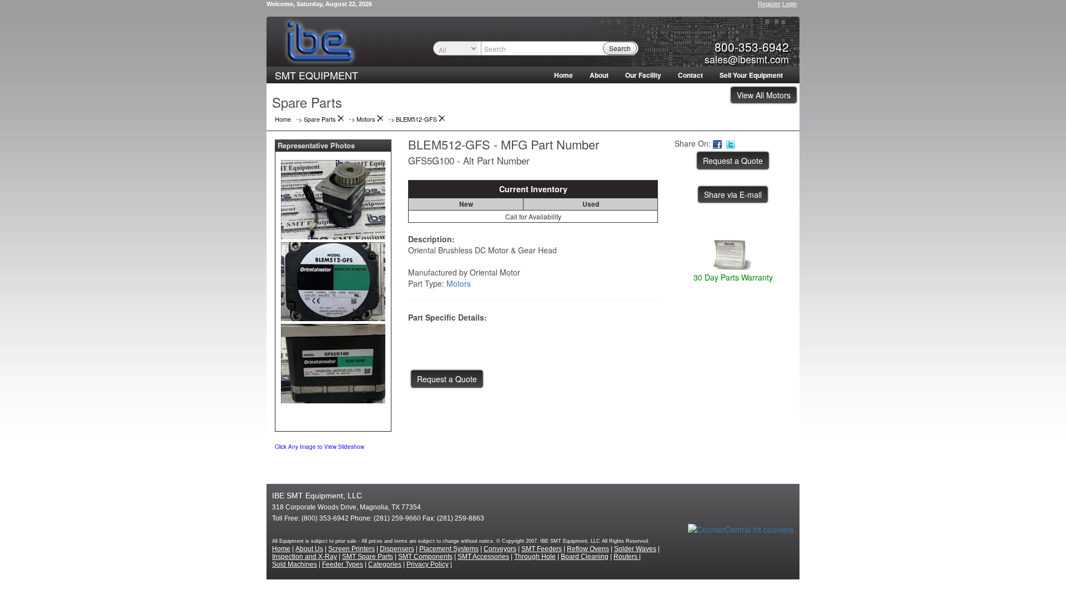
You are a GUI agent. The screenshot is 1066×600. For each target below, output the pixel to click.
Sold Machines (294, 564)
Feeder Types (342, 564)
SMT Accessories (483, 557)
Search (620, 48)
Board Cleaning (585, 557)
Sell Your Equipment (751, 75)
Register (769, 4)
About (599, 75)
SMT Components (425, 557)
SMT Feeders (541, 549)
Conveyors (500, 549)
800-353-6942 (752, 47)
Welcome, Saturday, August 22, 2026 (319, 4)
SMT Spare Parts (367, 557)
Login (789, 4)
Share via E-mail (733, 194)
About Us (309, 549)
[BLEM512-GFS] (333, 197)
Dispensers (397, 549)
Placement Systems (449, 549)
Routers (626, 557)
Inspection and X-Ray (304, 557)
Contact (690, 75)
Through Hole (535, 557)
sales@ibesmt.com (747, 59)
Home (563, 75)
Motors (458, 283)
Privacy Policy (427, 564)
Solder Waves (635, 549)
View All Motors (764, 95)
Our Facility (643, 75)
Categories (384, 564)
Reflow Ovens (588, 549)
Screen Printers (351, 549)
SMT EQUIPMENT (316, 75)
